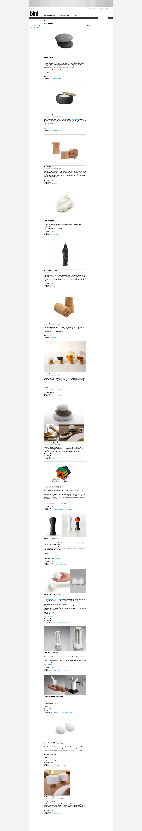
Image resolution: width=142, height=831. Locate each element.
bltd (34, 13)
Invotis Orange (70, 69)
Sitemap (90, 8)
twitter (61, 827)
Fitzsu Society (55, 234)
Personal (65, 18)
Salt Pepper (43, 20)
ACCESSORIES (33, 20)
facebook (65, 827)
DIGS (53, 286)
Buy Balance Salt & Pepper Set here (59, 457)
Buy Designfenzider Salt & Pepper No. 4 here (61, 712)
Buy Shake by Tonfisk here (57, 813)
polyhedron (60, 599)
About (93, 8)
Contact (101, 8)
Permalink (59, 116)
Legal (97, 8)
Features (75, 18)
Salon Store (51, 458)
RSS (104, 8)
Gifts (84, 18)
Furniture (34, 18)
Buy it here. (70, 556)
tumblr (70, 827)
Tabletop (39, 20)
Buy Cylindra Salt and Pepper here (59, 670)
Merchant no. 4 (56, 395)
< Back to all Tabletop (35, 27)
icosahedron (49, 599)
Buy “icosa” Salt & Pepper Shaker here (60, 622)
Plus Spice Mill (76, 119)
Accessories (44, 18)
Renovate (55, 18)
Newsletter (109, 8)
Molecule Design (56, 78)
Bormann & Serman (55, 226)
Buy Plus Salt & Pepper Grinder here (59, 564)
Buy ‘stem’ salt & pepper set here (58, 765)
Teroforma (54, 183)
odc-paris (56, 228)
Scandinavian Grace (57, 130)
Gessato (54, 337)
